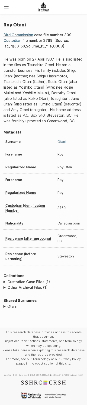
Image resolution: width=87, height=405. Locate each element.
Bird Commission (18, 35)
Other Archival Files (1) (27, 287)
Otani (62, 142)
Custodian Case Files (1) (28, 281)
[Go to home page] (43, 7)
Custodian (12, 40)
